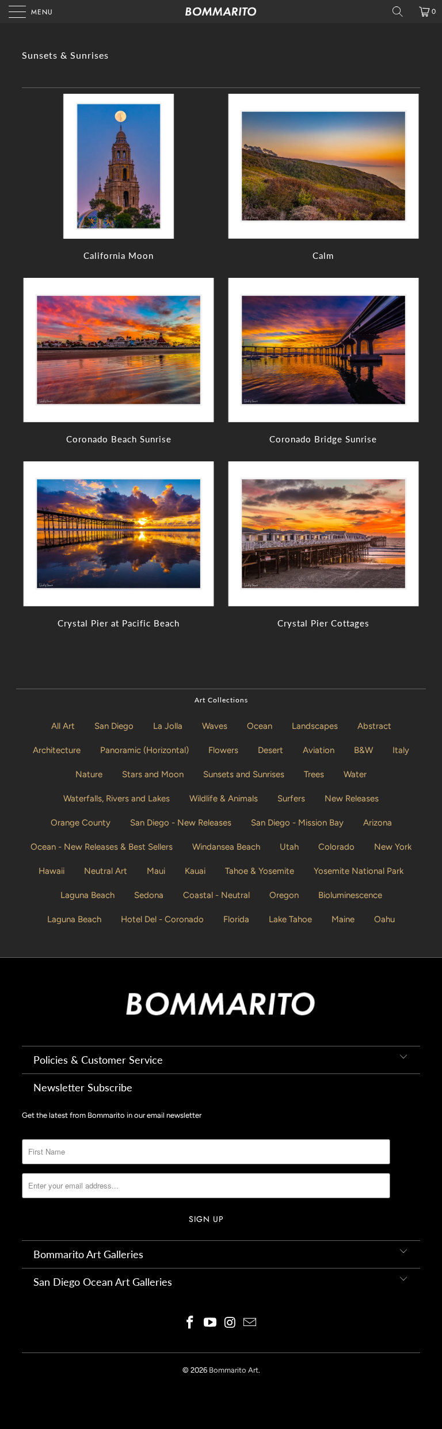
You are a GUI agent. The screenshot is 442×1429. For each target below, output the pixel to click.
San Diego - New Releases (180, 822)
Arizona (377, 822)
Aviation (318, 750)
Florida (236, 919)
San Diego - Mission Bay (297, 822)
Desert (270, 750)
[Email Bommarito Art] (250, 1323)
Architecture (57, 750)
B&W (363, 750)
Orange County (80, 822)
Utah (289, 847)
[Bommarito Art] (221, 11)
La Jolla (167, 726)
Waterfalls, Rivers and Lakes (116, 798)
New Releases (352, 798)
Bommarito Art (233, 1370)
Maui (156, 871)
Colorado (336, 847)
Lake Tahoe (290, 919)
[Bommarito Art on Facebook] (190, 1323)
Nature (88, 774)
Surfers (291, 798)
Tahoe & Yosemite (259, 871)
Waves (214, 726)
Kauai (195, 871)
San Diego (114, 726)
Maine (343, 919)
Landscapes (315, 726)
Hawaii (51, 871)
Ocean (259, 726)
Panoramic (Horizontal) (144, 750)
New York (392, 847)
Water (355, 774)
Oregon (284, 895)
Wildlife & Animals (223, 798)
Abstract (374, 726)
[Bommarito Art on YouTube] (210, 1323)
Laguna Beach (87, 895)
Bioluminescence (350, 895)
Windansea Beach (226, 847)
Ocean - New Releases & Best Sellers (102, 847)
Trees (314, 774)
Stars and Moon (153, 774)
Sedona (148, 895)
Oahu (384, 919)
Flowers (223, 750)
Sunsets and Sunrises (243, 774)
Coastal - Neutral (216, 895)
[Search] (401, 11)
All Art (63, 726)
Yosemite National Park (358, 871)
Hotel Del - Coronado (162, 919)
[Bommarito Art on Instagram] (230, 1323)
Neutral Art (105, 871)
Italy (401, 750)
